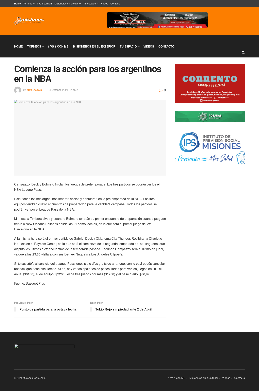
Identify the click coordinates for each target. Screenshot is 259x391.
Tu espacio (90, 3)
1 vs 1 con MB (44, 3)
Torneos (27, 3)
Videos (104, 3)
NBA (75, 90)
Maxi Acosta (34, 90)
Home (17, 3)
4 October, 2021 (58, 90)
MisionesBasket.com (34, 377)
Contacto (115, 3)
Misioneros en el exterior (68, 3)
